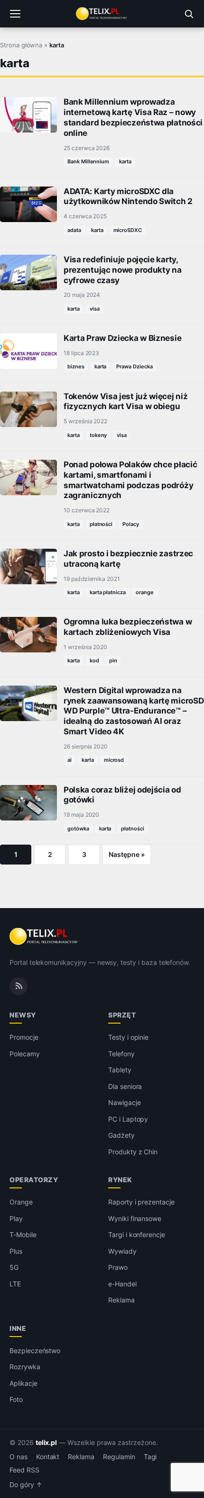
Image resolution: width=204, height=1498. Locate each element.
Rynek (120, 1180)
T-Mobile (23, 1234)
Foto (16, 1399)
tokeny (98, 435)
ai (69, 760)
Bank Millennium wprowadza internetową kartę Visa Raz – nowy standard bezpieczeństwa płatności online (133, 117)
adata (74, 230)
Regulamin (119, 1457)
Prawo (118, 1267)
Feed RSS (24, 1470)
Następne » (127, 854)
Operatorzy (33, 1180)
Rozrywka (24, 1367)
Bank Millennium (88, 161)
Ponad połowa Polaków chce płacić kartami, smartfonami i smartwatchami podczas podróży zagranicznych (130, 480)
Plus (15, 1251)
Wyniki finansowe (134, 1218)
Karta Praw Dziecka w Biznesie (122, 338)
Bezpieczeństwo (34, 1350)
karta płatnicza (108, 592)
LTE (15, 1284)
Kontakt (48, 1457)
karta (125, 161)
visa (95, 308)
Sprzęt (122, 1015)
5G (14, 1267)
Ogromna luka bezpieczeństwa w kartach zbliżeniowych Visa (128, 627)
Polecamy (24, 1054)
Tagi (150, 1457)
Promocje (23, 1037)
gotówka (78, 828)
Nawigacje (124, 1102)
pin (113, 660)
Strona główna (21, 45)
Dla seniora (125, 1086)
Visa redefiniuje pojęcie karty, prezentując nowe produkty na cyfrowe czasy (123, 270)
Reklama (121, 1300)
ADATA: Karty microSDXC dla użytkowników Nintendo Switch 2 (128, 196)
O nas (18, 1457)
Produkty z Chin (133, 1152)
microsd (114, 760)
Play (16, 1218)
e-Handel (122, 1284)
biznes (75, 366)
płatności (101, 524)
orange (145, 592)
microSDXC (127, 230)
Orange (21, 1202)
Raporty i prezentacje (141, 1202)
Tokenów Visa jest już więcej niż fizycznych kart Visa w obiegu (125, 401)
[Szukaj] (188, 13)
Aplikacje (23, 1383)
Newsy (22, 1015)
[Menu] (15, 13)
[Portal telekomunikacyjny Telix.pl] (102, 14)
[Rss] (18, 986)
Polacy (130, 524)
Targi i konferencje (136, 1234)
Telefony (121, 1054)
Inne (17, 1328)
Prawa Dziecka (134, 366)
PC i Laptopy (128, 1119)
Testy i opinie (128, 1037)
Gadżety (121, 1135)
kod (94, 660)
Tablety (119, 1070)
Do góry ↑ (25, 1485)
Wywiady (122, 1251)
